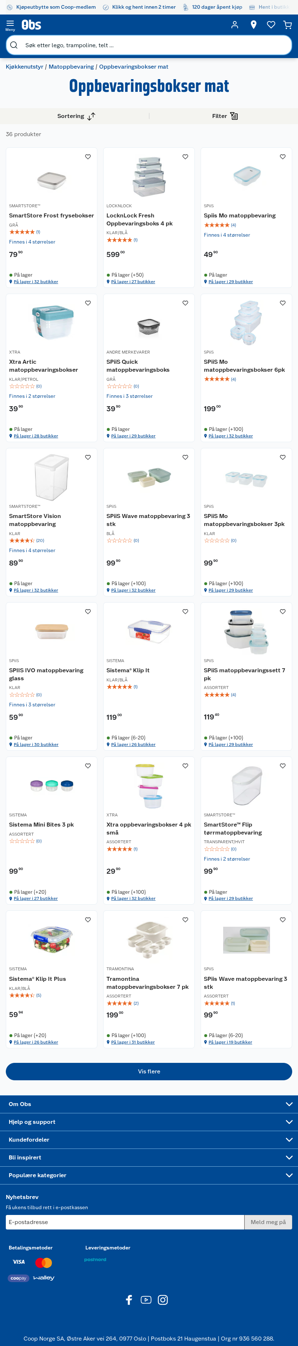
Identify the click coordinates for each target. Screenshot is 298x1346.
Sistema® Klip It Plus (37, 978)
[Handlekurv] (287, 25)
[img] (51, 231)
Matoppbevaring (71, 66)
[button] (149, 1071)
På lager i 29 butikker (231, 281)
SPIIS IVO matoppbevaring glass (46, 674)
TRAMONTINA (120, 968)
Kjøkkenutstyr (24, 66)
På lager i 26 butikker (133, 744)
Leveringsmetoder (107, 1248)
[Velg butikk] (253, 25)
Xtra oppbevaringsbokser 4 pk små (148, 828)
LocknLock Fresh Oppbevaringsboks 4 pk (139, 219)
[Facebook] (129, 1299)
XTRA (14, 352)
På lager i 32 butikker (36, 281)
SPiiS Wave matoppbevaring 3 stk (148, 520)
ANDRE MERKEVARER (128, 352)
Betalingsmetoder (31, 1248)
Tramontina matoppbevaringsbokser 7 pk (147, 982)
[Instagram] (162, 1299)
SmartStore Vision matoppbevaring (35, 520)
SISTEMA (115, 660)
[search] (14, 45)
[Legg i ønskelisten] (88, 157)
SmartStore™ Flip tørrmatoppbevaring (233, 828)
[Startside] (122, 25)
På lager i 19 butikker (230, 1042)
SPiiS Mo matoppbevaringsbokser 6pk (244, 365)
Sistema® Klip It (128, 670)
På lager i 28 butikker (36, 436)
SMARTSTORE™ (24, 205)
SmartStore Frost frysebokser (51, 215)
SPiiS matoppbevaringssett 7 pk (244, 674)
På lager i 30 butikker (36, 744)
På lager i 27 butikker (133, 281)
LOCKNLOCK (119, 205)
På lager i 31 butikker (133, 1042)
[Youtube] (146, 1299)
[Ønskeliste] (271, 25)
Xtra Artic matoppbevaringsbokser (43, 365)
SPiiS (209, 205)
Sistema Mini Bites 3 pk (41, 824)
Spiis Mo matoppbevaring (239, 215)
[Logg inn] (235, 25)
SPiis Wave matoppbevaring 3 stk (245, 982)
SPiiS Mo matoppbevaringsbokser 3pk (244, 520)
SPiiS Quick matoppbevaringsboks (138, 365)
